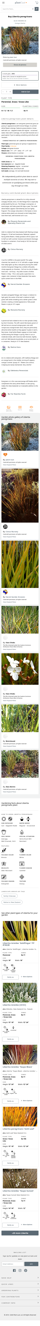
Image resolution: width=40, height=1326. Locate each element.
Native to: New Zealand (11, 902)
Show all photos (20, 65)
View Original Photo (9, 465)
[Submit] (37, 9)
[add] (10, 92)
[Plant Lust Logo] (21, 2)
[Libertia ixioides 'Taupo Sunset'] (20, 1195)
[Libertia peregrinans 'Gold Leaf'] (20, 1133)
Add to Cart (25, 92)
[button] (33, 9)
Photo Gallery (8, 410)
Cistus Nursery (12, 532)
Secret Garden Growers (15, 597)
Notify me (10, 977)
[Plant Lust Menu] (3, 2)
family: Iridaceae (9, 896)
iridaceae (13, 146)
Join (31, 1264)
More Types (31, 410)
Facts (20, 410)
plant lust (10, 460)
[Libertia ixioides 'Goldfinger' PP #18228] (20, 947)
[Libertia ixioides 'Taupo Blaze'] (20, 1071)
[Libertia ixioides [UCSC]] (20, 1009)
